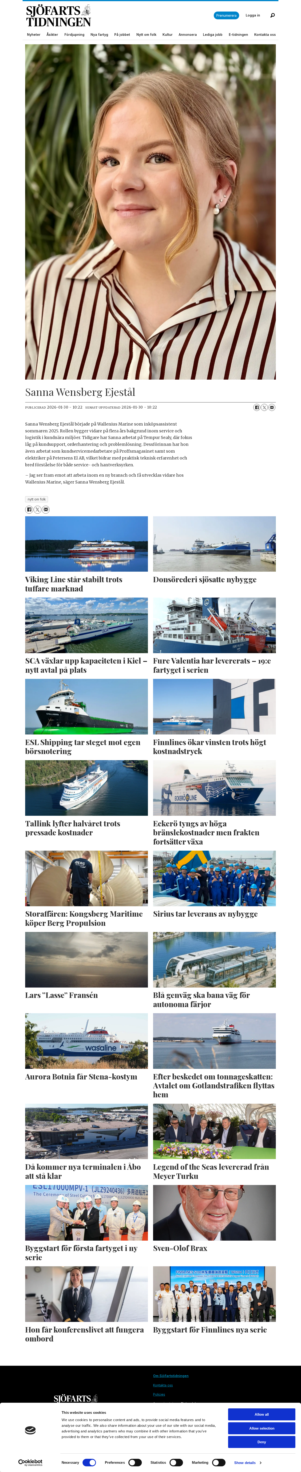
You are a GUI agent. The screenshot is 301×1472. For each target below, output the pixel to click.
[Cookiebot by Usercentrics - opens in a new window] (30, 1462)
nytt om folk (37, 499)
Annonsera (188, 35)
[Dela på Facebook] (256, 407)
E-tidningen (238, 35)
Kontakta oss (265, 35)
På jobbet (122, 35)
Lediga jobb (212, 35)
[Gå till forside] (120, 15)
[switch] (135, 1462)
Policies (159, 1394)
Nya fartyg (99, 35)
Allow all (262, 1414)
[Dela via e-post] (271, 407)
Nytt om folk (146, 35)
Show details (245, 1463)
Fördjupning (74, 35)
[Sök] (272, 15)
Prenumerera (226, 15)
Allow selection (261, 1428)
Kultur (167, 35)
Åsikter (52, 35)
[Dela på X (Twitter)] (264, 407)
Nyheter (33, 35)
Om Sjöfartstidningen (171, 1376)
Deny (261, 1442)
